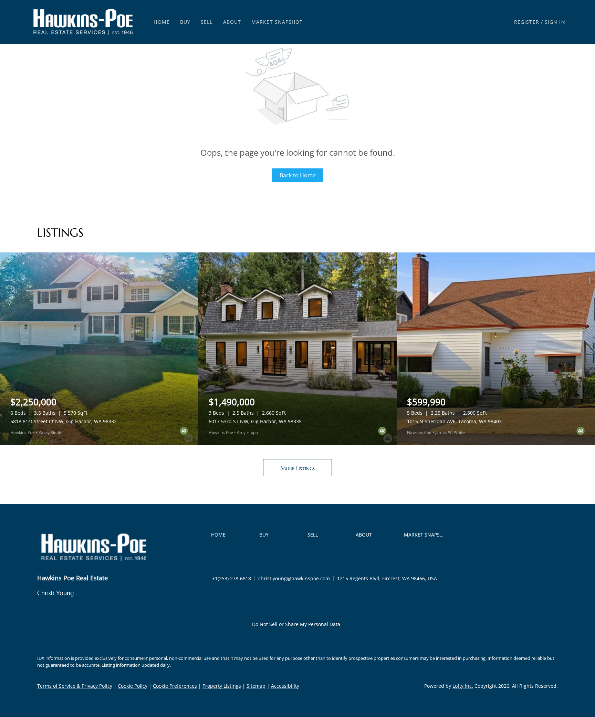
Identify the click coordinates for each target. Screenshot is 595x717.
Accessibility (285, 686)
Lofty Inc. (462, 686)
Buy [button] (185, 22)
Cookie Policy (132, 686)
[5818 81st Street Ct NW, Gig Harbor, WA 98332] (99, 348)
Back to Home (298, 175)
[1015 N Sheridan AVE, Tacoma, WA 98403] (496, 348)
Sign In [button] (555, 22)
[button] (83, 22)
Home (161, 22)
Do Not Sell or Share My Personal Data (296, 624)
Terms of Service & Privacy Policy (74, 686)
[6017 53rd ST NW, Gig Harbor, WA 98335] (297, 348)
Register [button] (526, 22)
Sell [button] (206, 22)
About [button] (232, 22)
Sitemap (256, 686)
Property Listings (221, 686)
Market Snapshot (277, 22)
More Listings (297, 468)
